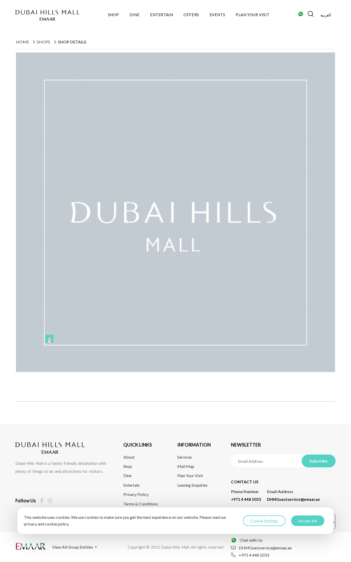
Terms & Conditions (140, 503)
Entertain (161, 14)
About (129, 457)
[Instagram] (50, 500)
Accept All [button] (307, 520)
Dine (135, 14)
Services (184, 457)
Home (22, 41)
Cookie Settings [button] (264, 520)
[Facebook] (42, 500)
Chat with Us (251, 540)
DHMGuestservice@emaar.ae (293, 499)
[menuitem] (326, 15)
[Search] (311, 15)
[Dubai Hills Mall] (47, 15)
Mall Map (185, 466)
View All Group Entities (73, 547)
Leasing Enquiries (192, 485)
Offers (191, 14)
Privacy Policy (136, 494)
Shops (43, 41)
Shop (113, 14)
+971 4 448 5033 (246, 499)
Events (217, 14)
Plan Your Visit (253, 14)
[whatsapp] (300, 15)
